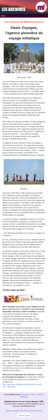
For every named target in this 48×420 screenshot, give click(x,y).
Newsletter (24, 397)
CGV (21, 410)
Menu (3, 16)
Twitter (33, 394)
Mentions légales (12, 410)
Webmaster (38, 410)
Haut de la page (24, 415)
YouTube (40, 394)
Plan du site (28, 410)
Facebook (25, 394)
